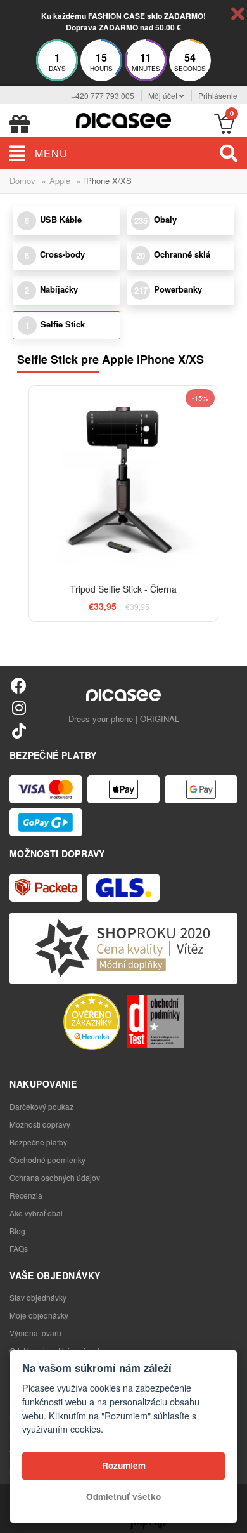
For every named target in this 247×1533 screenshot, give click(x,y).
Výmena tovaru (35, 1332)
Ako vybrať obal (36, 1212)
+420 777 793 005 (102, 95)
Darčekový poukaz (41, 1106)
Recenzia (26, 1195)
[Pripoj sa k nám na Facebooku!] (19, 685)
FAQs (19, 1248)
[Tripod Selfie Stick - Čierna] (123, 480)
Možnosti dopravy (40, 1124)
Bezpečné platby (38, 1141)
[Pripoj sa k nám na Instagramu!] (19, 707)
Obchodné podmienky (48, 1159)
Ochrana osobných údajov (55, 1177)
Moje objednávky (39, 1315)
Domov (22, 180)
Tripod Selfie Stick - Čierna (123, 588)
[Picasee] (123, 119)
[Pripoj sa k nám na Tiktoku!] (19, 730)
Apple (59, 180)
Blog (17, 1230)
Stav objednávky (38, 1297)
